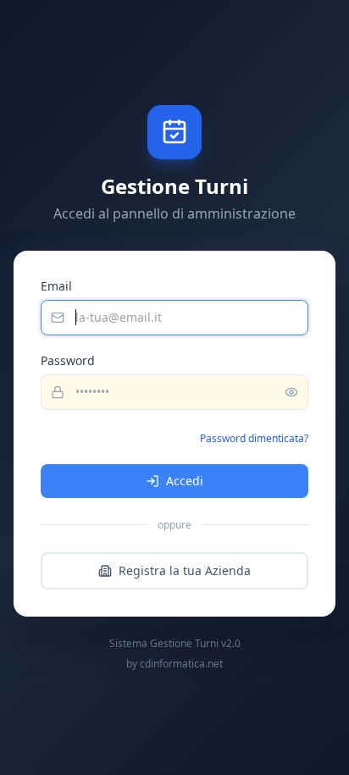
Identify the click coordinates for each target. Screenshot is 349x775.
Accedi (184, 481)
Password (68, 360)
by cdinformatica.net (174, 663)
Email (56, 286)
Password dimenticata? (254, 438)
